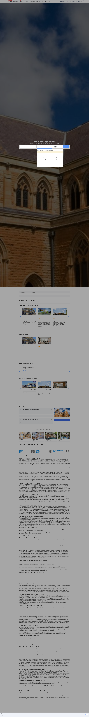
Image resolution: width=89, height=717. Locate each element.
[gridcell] (40, 157)
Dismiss (86, 714)
